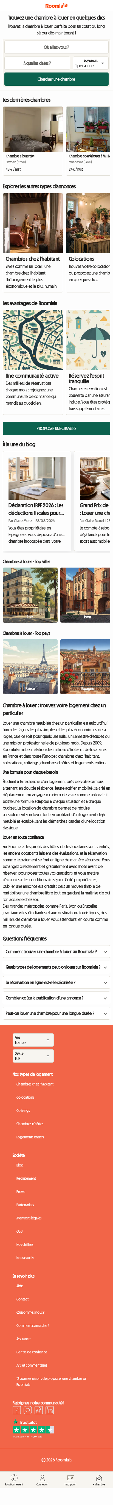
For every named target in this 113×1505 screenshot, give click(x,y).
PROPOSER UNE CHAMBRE (56, 428)
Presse (21, 1192)
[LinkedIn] (50, 1411)
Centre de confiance (31, 1352)
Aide (19, 1286)
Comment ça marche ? (32, 1325)
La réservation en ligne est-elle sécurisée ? (40, 982)
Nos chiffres (24, 1244)
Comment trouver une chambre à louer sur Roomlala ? (51, 951)
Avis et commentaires (31, 1365)
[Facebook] (17, 1411)
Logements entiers (30, 1137)
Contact (22, 1299)
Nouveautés (25, 1258)
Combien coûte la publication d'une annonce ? (44, 998)
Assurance (23, 1339)
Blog (19, 1165)
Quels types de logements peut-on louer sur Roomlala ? (53, 967)
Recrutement (26, 1178)
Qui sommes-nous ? (30, 1312)
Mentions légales (28, 1218)
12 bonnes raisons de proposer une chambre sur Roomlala (51, 1381)
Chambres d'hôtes (29, 1124)
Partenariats (25, 1205)
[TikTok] (39, 1411)
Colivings (23, 1110)
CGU (19, 1231)
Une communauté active (32, 375)
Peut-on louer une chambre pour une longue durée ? (50, 1013)
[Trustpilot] (33, 1436)
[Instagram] (28, 1411)
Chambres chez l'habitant (33, 259)
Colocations (25, 1097)
